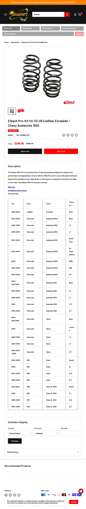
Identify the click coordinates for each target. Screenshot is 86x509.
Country (11, 428)
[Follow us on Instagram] (14, 495)
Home (6, 42)
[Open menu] (5, 14)
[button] (80, 491)
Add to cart (25, 151)
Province (38, 428)
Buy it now (61, 151)
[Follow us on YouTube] (18, 495)
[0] (79, 14)
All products (15, 42)
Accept (73, 502)
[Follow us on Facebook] (6, 495)
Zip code (64, 428)
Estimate (14, 441)
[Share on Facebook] (63, 135)
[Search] (67, 14)
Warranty (11, 187)
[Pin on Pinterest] (68, 135)
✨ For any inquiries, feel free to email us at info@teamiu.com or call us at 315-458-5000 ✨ (43, 2)
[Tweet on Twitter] (72, 135)
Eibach (10, 135)
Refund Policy (12, 452)
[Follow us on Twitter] (10, 495)
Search (79, 34)
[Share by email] (76, 135)
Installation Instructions (17, 190)
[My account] (75, 14)
